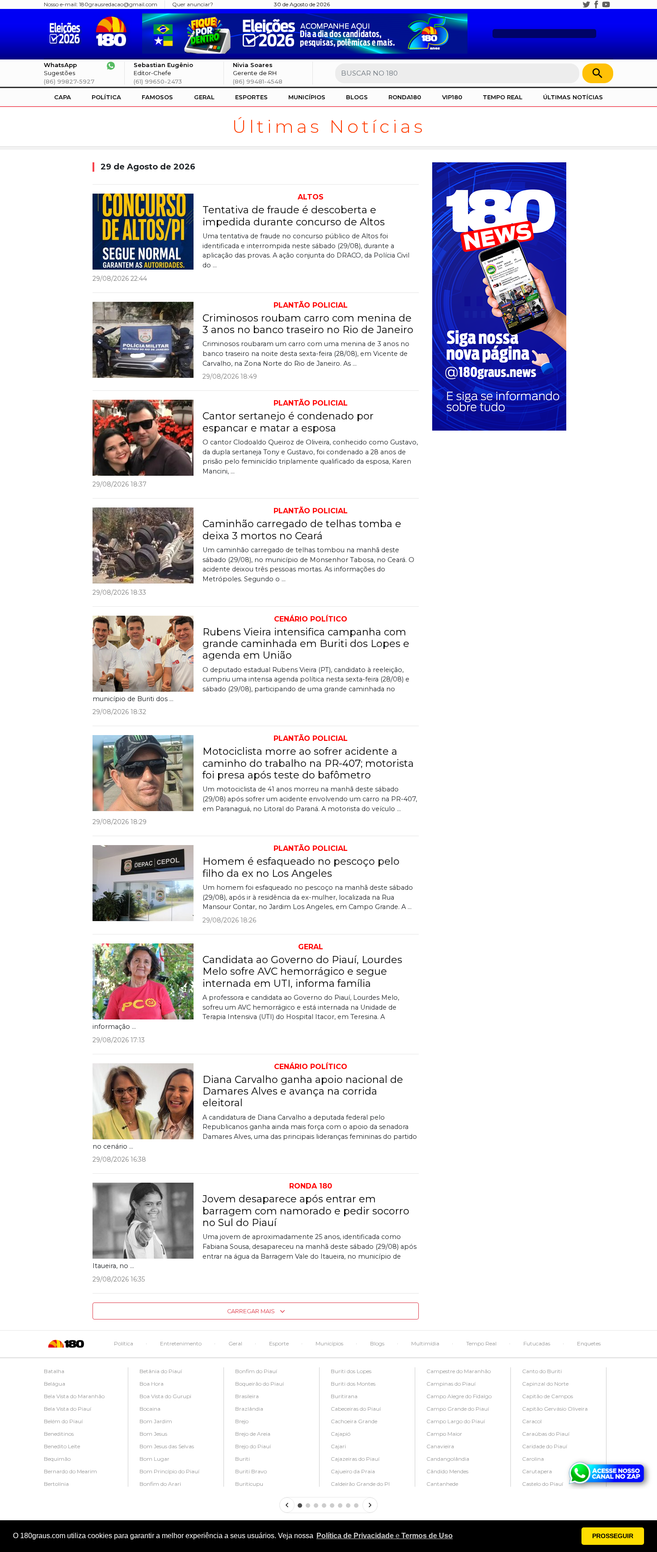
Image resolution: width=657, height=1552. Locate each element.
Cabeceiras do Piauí (356, 1408)
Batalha (54, 1371)
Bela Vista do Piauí (67, 1408)
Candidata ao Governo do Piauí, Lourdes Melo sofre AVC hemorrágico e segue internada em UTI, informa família (302, 972)
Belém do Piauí (63, 1421)
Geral (204, 97)
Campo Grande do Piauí (457, 1408)
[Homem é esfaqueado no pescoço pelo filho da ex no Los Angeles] (143, 883)
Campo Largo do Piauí (455, 1421)
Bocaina (149, 1408)
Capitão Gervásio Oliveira (555, 1408)
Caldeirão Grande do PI (360, 1483)
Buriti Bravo (251, 1471)
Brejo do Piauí (253, 1446)
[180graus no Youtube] (606, 4)
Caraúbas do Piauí (545, 1433)
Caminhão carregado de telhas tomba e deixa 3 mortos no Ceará (301, 529)
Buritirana (344, 1396)
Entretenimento (181, 1343)
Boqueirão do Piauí (259, 1383)
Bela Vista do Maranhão (74, 1396)
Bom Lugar (154, 1458)
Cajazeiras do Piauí (355, 1458)
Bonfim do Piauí (256, 1371)
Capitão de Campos (547, 1396)
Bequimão (57, 1458)
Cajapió (340, 1433)
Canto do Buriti (542, 1371)
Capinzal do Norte (545, 1383)
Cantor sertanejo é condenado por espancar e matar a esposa (288, 422)
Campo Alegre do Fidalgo (459, 1396)
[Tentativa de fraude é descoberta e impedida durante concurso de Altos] (143, 232)
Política (106, 97)
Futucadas (536, 1343)
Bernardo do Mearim (70, 1471)
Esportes (251, 97)
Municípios (306, 97)
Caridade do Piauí (544, 1446)
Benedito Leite (62, 1446)
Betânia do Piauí (160, 1371)
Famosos (157, 97)
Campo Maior (444, 1433)
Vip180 (452, 97)
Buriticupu (249, 1483)
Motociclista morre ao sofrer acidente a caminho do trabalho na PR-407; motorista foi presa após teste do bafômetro (308, 763)
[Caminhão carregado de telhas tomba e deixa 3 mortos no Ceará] (143, 545)
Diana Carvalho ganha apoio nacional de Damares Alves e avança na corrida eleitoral (302, 1091)
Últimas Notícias (573, 97)
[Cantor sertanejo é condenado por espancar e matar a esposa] (143, 438)
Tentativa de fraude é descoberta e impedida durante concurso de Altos (293, 216)
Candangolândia (447, 1458)
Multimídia (425, 1343)
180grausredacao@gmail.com (118, 4)
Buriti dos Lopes (351, 1371)
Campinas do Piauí (451, 1383)
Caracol (532, 1421)
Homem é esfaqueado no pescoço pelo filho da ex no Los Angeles (301, 867)
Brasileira (247, 1396)
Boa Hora (151, 1383)
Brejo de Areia (252, 1433)
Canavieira (440, 1446)
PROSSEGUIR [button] (612, 1535)
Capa (62, 97)
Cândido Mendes (447, 1471)
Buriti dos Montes (353, 1383)
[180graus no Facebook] (596, 4)
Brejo (241, 1421)
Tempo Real (502, 97)
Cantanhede (442, 1483)
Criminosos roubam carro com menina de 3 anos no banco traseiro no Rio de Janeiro (307, 324)
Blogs (357, 97)
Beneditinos (59, 1433)
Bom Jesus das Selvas (166, 1446)
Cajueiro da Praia (353, 1471)
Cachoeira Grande (354, 1421)
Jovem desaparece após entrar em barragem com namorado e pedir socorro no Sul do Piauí (305, 1211)
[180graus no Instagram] (576, 4)
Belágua (54, 1383)
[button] (384, 1536)
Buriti (242, 1458)
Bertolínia (56, 1483)
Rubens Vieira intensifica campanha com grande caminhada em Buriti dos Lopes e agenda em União (305, 644)
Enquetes (589, 1343)
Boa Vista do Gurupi (165, 1396)
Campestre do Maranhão (458, 1371)
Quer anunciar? (192, 4)
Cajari (338, 1446)
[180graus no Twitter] (586, 4)
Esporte (279, 1343)
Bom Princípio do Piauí (169, 1471)
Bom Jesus (153, 1433)
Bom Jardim (155, 1421)
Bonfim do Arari (160, 1483)
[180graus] (67, 32)
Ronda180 (404, 97)
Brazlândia (249, 1408)
